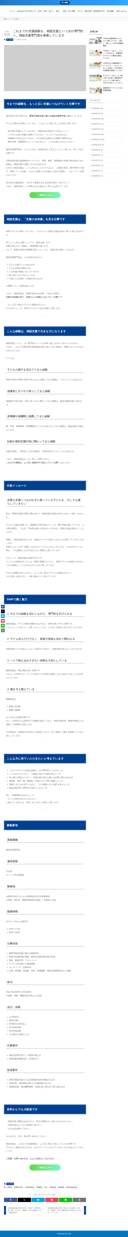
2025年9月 (97, 150)
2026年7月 (97, 113)
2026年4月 (98, 129)
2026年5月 (98, 124)
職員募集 (61, 1187)
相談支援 (53, 1187)
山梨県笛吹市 (29, 1187)
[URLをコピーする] (79, 1200)
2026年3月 (98, 134)
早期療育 (39, 1187)
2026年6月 (98, 119)
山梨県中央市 (18, 1187)
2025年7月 (97, 160)
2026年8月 (97, 108)
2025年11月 (98, 139)
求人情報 (65, 2)
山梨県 (9, 1187)
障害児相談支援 (71, 1187)
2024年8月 (97, 176)
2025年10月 (98, 145)
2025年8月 (97, 155)
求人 (46, 1187)
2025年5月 (97, 171)
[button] (10, 1200)
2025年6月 (98, 165)
